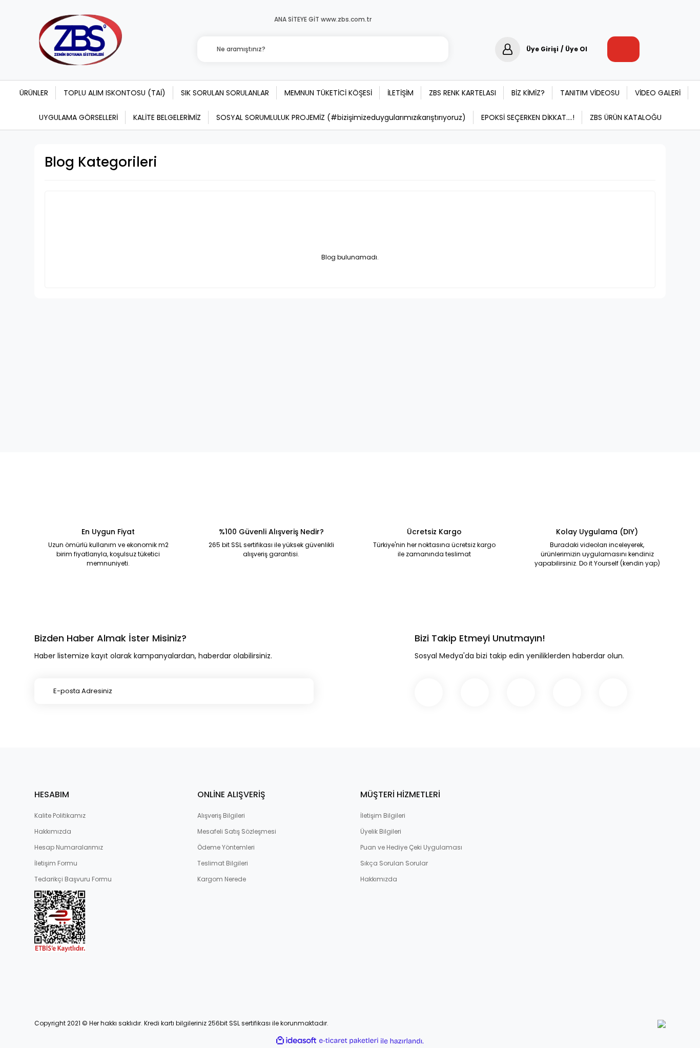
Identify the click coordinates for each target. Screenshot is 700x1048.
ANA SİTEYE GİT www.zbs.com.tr (323, 19)
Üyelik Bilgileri (380, 831)
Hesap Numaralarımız (68, 847)
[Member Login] (507, 49)
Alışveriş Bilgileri (221, 815)
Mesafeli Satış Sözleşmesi (236, 831)
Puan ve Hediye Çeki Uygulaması (411, 847)
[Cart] (623, 49)
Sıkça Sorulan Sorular (394, 863)
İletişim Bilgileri (382, 815)
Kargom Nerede (221, 879)
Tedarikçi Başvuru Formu (73, 879)
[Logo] (81, 41)
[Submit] (301, 691)
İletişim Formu (55, 863)
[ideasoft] (296, 1041)
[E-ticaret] (349, 1040)
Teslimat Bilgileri (222, 863)
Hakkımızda (52, 831)
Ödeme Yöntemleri (226, 847)
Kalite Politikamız (60, 815)
